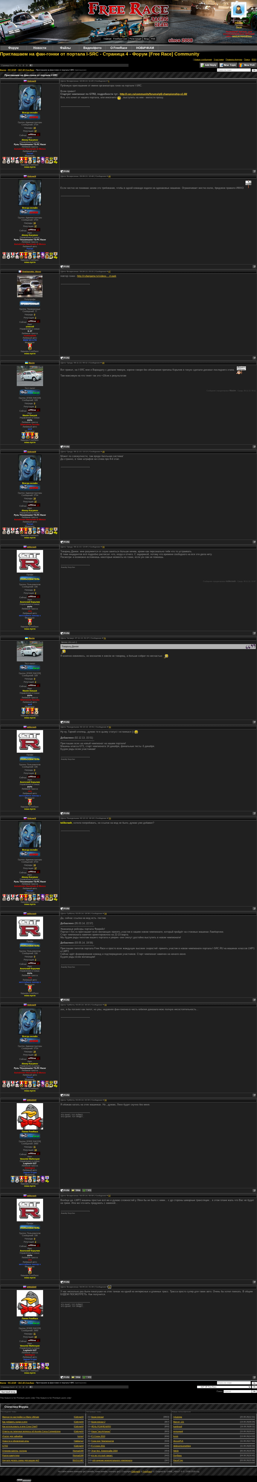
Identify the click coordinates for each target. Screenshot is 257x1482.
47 (109, 271)
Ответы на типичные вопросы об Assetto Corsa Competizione (31, 1431)
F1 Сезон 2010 (98, 1436)
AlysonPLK (178, 1441)
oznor (80, 1436)
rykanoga (177, 1417)
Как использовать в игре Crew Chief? (19, 1426)
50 (103, 547)
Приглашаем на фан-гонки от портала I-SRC (55, 70)
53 (110, 818)
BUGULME (78, 1460)
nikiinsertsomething (182, 1446)
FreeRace (147, 1471)
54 (105, 913)
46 (109, 176)
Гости (239, 27)
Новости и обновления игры (15, 1441)
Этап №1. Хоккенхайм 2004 (104, 1451)
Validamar (78, 1441)
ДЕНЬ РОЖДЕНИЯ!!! (101, 1426)
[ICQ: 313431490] (87, 1190)
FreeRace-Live (120, 39)
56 (105, 1100)
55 (105, 1005)
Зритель (239, 22)
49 (103, 452)
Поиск (247, 59)
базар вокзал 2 (98, 1422)
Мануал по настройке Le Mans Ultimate (20, 1417)
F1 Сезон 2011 (98, 1446)
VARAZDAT (31, 1100)
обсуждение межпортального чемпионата (112, 1460)
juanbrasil (177, 1426)
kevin (175, 1436)
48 (103, 363)
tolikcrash (31, 547)
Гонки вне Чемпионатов (102, 1441)
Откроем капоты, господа (14, 1451)
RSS (153, 39)
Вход (146, 39)
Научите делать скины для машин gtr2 (20, 1460)
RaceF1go (178, 1460)
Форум (3, 70)
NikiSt (176, 1451)
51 (105, 638)
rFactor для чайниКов (12, 1436)
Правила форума (234, 59)
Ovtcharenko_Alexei (31, 271)
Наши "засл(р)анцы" (101, 1431)
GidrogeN (31, 81)
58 (109, 1287)
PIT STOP (12, 70)
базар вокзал (97, 1417)
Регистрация (135, 39)
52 (110, 727)
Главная (107, 39)
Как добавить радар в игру (14, 1422)
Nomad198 (78, 1451)
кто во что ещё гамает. (102, 1455)
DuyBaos (177, 1455)
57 (109, 1196)
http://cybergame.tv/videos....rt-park (96, 276)
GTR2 (5, 1446)
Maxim (32, 363)
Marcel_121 (178, 1422)
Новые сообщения (203, 59)
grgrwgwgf (178, 1431)
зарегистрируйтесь (242, 36)
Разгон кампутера (10, 1455)
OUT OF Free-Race (26, 70)
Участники (219, 59)
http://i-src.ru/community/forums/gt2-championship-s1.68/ (153, 94)
